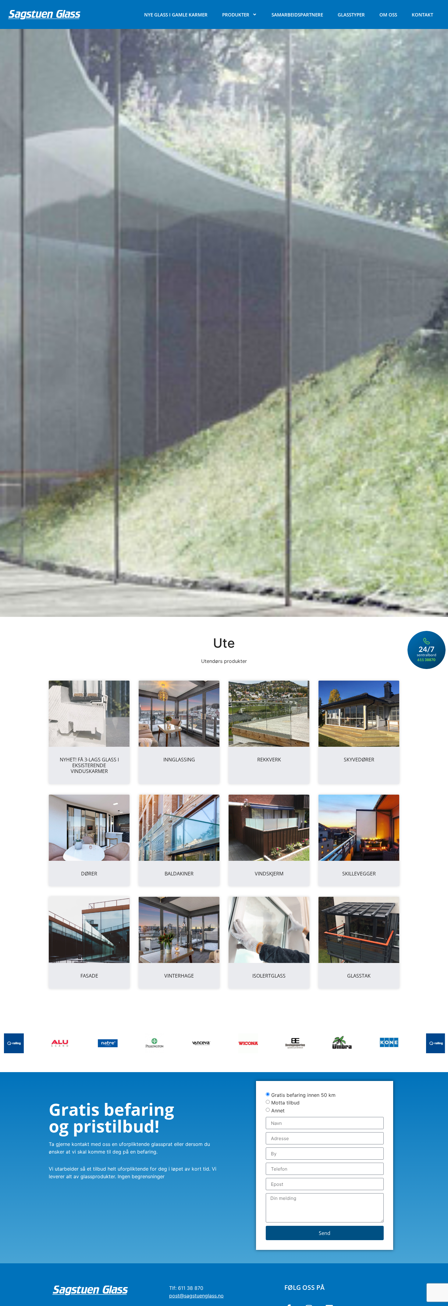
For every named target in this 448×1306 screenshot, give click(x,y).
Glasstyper (351, 15)
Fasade (89, 975)
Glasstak (359, 975)
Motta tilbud (285, 1103)
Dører (89, 873)
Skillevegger (359, 873)
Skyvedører (359, 759)
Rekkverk (269, 759)
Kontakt (422, 15)
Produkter (235, 15)
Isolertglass (269, 975)
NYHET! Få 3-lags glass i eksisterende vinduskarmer (89, 765)
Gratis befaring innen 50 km (303, 1095)
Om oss (388, 15)
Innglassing (179, 759)
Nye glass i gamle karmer (176, 15)
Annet (278, 1110)
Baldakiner (179, 873)
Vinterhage (179, 975)
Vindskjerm (269, 873)
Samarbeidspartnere (297, 15)
